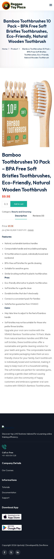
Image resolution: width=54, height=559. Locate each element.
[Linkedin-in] (17, 552)
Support (5, 497)
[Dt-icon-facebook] (4, 552)
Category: (6, 211)
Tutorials (6, 487)
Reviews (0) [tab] (38, 215)
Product (14, 49)
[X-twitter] (11, 552)
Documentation (9, 492)
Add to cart (18, 204)
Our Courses (7, 470)
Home (4, 49)
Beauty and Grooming (21, 211)
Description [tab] (21, 215)
